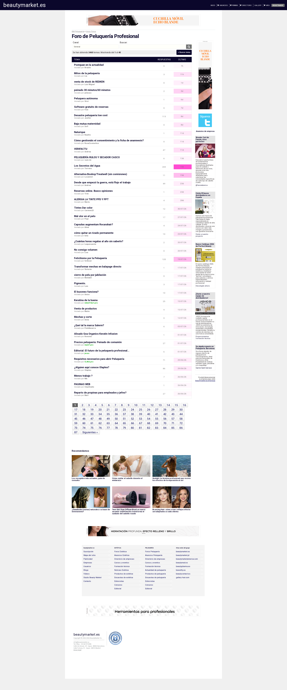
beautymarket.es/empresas (205, 381)
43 (172, 414)
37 (124, 414)
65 (124, 423)
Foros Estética (120, 552)
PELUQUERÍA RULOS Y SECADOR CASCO (97, 157)
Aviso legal (77, 650)
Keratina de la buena (86, 300)
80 (132, 427)
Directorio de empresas (124, 559)
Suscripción (88, 552)
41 (156, 414)
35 (108, 414)
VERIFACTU (80, 148)
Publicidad (88, 559)
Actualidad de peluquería (155, 570)
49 (108, 418)
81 (140, 427)
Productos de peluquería (155, 574)
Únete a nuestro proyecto (202, 235)
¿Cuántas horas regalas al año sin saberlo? (98, 241)
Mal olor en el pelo (84, 216)
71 (172, 423)
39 (140, 414)
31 (75, 414)
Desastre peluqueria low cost (91, 115)
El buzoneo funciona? (86, 291)
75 (91, 427)
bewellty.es (181, 570)
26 (148, 409)
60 (83, 423)
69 (156, 423)
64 (116, 423)
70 (164, 423)
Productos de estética (123, 574)
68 (148, 423)
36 (116, 414)
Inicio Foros (91, 31)
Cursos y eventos (121, 563)
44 (181, 414)
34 (100, 414)
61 (91, 423)
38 (132, 414)
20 (100, 409)
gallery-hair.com (182, 577)
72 (181, 423)
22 (116, 409)
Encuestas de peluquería (155, 577)
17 (75, 409)
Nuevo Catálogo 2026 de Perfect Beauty (205, 245)
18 (83, 409)
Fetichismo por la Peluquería (90, 258)
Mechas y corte (83, 316)
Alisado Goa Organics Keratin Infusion (95, 333)
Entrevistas (119, 581)
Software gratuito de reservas (91, 106)
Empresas (88, 563)
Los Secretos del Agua (87, 165)
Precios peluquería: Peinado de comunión (98, 342)
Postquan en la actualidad (89, 64)
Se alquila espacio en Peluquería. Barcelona (205, 347)
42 (164, 414)
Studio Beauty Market (92, 577)
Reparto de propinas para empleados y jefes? (100, 392)
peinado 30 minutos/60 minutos (92, 90)
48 (100, 418)
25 (140, 409)
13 (160, 405)
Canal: (76, 42)
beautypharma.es (183, 566)
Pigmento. (80, 283)
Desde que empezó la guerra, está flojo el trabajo (102, 182)
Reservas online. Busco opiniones (93, 190)
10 (135, 405)
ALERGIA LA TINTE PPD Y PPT (91, 199)
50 (116, 418)
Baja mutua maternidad (87, 123)
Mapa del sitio (90, 555)
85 (172, 427)
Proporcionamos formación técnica (203, 337)
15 (176, 405)
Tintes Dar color (83, 207)
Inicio (213, 5)
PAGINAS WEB (82, 384)
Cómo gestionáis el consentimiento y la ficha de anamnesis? (109, 140)
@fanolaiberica (202, 185)
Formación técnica (122, 566)
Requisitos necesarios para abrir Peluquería (99, 358)
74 (83, 427)
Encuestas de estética (123, 577)
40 (148, 414)
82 (148, 427)
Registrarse (278, 5)
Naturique (79, 132)
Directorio (247, 5)
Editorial (117, 589)
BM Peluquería (78, 31)
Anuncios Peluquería (153, 555)
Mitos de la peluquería (87, 73)
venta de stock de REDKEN (89, 81)
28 (164, 409)
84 (164, 427)
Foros (235, 5)
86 (181, 427)
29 (172, 409)
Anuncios (224, 5)
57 (172, 418)
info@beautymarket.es (81, 642)
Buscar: (123, 42)
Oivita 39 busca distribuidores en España (203, 195)
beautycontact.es (183, 574)
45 (75, 418)
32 (83, 414)
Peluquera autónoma (86, 98)
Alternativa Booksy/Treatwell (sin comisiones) (100, 174)
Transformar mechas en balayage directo (97, 266)
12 (152, 405)
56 (164, 418)
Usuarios (87, 566)
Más (268, 5)
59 (75, 423)
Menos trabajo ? (83, 375)
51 (124, 418)
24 (132, 409)
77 (108, 427)
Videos (86, 574)
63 (108, 423)
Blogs (86, 570)
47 (91, 418)
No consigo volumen (85, 249)
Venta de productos (85, 308)
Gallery (258, 5)
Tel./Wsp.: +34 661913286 (82, 644)
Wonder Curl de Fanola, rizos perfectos (202, 139)
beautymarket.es (24, 5)
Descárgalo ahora (203, 286)
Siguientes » (90, 432)
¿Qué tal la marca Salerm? (89, 325)
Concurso (118, 585)
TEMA (77, 59)
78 (116, 427)
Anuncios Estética (121, 555)
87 (75, 432)
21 (108, 409)
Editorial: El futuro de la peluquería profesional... (101, 350)
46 (83, 418)
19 (91, 409)
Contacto (87, 581)
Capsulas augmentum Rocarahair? (93, 224)
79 (124, 427)
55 (156, 418)
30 (181, 409)
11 (143, 405)
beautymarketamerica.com (187, 559)
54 (148, 418)
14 (168, 405)
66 (132, 423)
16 (184, 405)
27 (156, 409)
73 (75, 427)
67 (140, 423)
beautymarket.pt (182, 555)
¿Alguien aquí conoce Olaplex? (91, 367)
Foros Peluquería (152, 552)
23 (124, 409)
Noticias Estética (121, 570)
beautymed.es (182, 563)
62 (100, 423)
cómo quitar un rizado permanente (93, 232)
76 (100, 427)
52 (132, 418)
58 (181, 418)
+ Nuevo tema (184, 52)
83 (156, 427)
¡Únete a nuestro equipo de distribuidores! (203, 296)
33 (91, 414)
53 (140, 418)
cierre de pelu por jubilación (90, 274)
